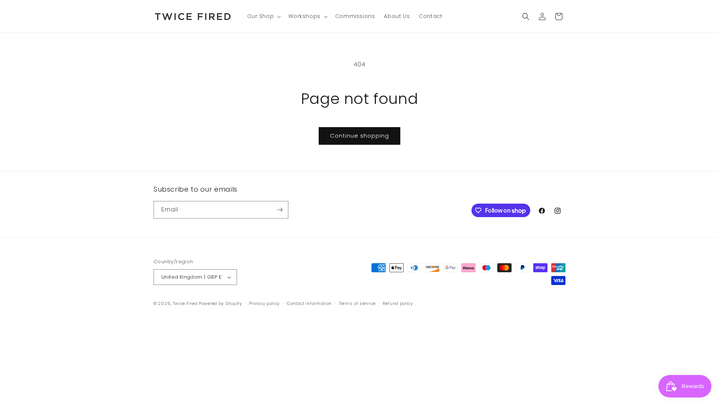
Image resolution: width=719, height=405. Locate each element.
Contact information (309, 303)
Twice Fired (185, 303)
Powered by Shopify (220, 303)
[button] (263, 16)
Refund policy (398, 303)
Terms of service (357, 303)
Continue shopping (359, 136)
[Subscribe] (279, 210)
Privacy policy (264, 303)
